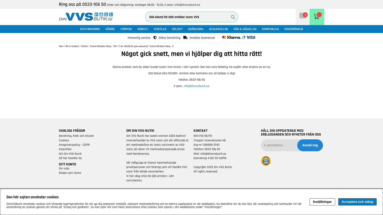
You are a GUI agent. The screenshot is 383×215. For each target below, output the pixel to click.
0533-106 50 (212, 149)
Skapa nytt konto (70, 172)
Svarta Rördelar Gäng (100, 46)
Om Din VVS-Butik (70, 153)
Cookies (64, 140)
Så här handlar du (70, 158)
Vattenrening (90, 29)
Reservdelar (218, 29)
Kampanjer (270, 29)
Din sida (64, 168)
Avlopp (177, 29)
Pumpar (126, 29)
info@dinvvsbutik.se (187, 4)
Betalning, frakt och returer (76, 135)
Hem (61, 46)
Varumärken (293, 29)
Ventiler (160, 29)
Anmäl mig (310, 145)
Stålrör (84, 46)
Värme (110, 29)
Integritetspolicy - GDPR (74, 144)
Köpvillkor (65, 149)
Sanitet (142, 29)
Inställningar (322, 201)
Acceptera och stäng (357, 201)
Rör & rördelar (245, 29)
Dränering (195, 29)
